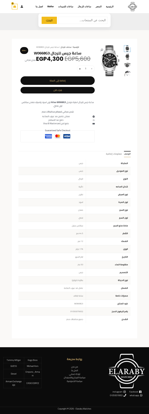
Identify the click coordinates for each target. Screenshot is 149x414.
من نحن (74, 367)
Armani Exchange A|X (14, 383)
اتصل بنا (74, 370)
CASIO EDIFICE (32, 383)
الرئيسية (76, 47)
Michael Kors (32, 366)
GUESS (13, 366)
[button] (101, 50)
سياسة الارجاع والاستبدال (74, 377)
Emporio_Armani (33, 374)
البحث (49, 20)
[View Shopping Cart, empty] (15, 6)
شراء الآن (57, 90)
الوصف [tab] (127, 154)
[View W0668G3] (127, 49)
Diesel (13, 374)
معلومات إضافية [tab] (114, 154)
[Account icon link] (22, 6)
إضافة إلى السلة (58, 80)
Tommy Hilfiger (14, 360)
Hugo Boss (33, 360)
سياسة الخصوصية (74, 381)
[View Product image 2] (127, 57)
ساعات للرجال (66, 47)
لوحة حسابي (74, 374)
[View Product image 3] (127, 65)
